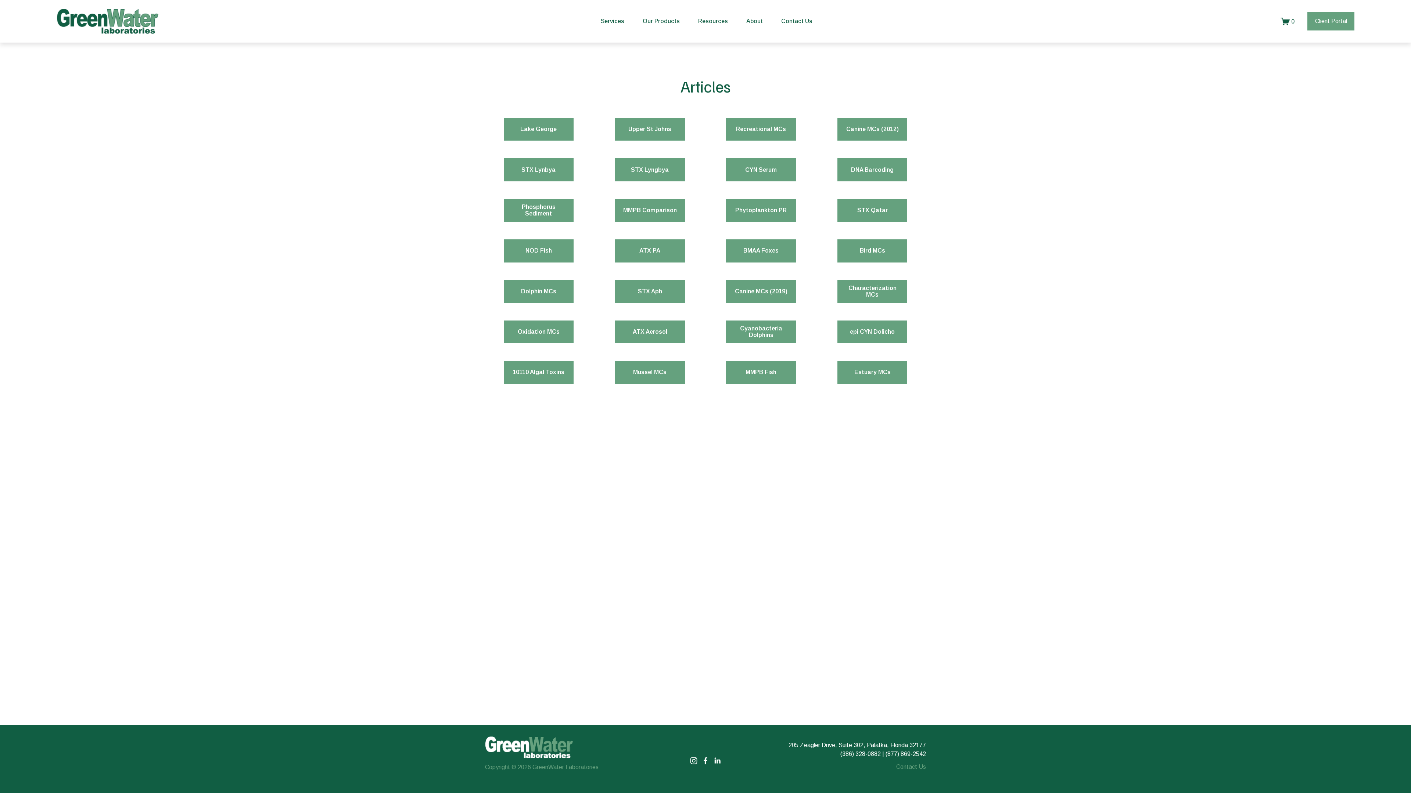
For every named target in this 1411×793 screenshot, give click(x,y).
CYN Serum (761, 170)
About (754, 21)
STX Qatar (872, 210)
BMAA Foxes (761, 250)
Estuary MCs (872, 372)
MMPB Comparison (650, 210)
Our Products (661, 21)
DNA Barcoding (872, 170)
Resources (713, 21)
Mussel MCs (650, 372)
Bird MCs (872, 250)
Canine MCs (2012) (872, 129)
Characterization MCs (872, 291)
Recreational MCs (761, 129)
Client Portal (1331, 21)
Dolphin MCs (538, 291)
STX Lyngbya (650, 170)
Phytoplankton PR (761, 210)
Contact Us (796, 21)
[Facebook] (705, 760)
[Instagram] (693, 760)
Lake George (538, 129)
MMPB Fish (761, 372)
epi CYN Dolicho (872, 332)
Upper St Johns (649, 129)
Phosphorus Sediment (539, 210)
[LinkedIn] (717, 760)
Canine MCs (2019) (761, 291)
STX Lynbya (538, 170)
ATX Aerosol (650, 332)
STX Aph (650, 291)
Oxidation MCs (539, 332)
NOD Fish (538, 250)
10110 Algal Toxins (538, 372)
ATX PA (649, 250)
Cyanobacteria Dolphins (761, 331)
